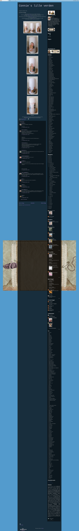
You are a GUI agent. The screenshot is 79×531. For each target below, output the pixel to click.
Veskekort (50, 473)
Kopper (54, 505)
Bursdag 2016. (51, 76)
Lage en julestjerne (51, 406)
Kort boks (50, 394)
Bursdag (50, 72)
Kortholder (57, 505)
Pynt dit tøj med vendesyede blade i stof (54, 260)
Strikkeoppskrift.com (52, 316)
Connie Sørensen (50, 481)
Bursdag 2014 (50, 74)
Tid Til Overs (51, 315)
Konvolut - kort (51, 392)
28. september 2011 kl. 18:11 (25, 127)
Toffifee (50, 147)
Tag (49, 140)
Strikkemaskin (50, 134)
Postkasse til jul (51, 431)
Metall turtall (50, 418)
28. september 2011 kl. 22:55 (25, 176)
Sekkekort (50, 129)
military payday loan (51, 520)
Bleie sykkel (50, 337)
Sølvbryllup (50, 138)
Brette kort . (50, 70)
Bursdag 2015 (50, 75)
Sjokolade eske (51, 131)
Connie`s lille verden (36, 5)
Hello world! (50, 281)
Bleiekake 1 (50, 340)
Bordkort (50, 69)
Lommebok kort (51, 120)
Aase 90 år (50, 178)
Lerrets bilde (50, 117)
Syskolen (50, 262)
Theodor (50, 146)
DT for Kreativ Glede (51, 82)
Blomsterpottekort (51, 65)
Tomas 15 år (51, 174)
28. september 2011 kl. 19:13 (25, 147)
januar (50, 204)
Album (49, 56)
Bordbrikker (50, 68)
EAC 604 (53, 233)
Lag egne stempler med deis (52, 405)
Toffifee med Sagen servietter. (53, 177)
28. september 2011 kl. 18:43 (25, 140)
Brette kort (50, 351)
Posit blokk (50, 428)
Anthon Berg (50, 57)
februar (51, 203)
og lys (24, 119)
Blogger (42, 528)
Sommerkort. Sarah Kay (52, 133)
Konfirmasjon (51, 183)
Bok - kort (50, 345)
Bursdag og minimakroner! (52, 296)
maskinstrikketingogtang (52, 328)
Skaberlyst (50, 259)
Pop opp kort (50, 424)
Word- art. (50, 478)
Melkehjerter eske (51, 416)
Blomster (50, 342)
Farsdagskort (50, 84)
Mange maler (50, 411)
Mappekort (50, 413)
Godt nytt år (50, 90)
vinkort (49, 151)
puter (49, 125)
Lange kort (50, 173)
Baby (49, 59)
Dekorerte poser (51, 81)
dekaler (32, 16)
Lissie (22, 195)
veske (49, 149)
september (51, 166)
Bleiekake (50, 63)
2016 (49, 156)
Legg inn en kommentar (24, 199)
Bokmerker (50, 66)
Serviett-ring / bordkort (52, 441)
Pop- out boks (50, 425)
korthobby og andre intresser (53, 244)
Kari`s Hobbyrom (24, 189)
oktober (51, 165)
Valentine (50, 148)
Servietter (50, 130)
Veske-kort (50, 472)
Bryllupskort (50, 71)
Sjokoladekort (50, 443)
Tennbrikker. (50, 145)
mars (50, 202)
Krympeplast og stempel (52, 400)
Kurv (49, 401)
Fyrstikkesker (50, 85)
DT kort (50, 83)
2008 (49, 208)
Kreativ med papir (51, 216)
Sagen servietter (51, 128)
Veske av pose (51, 471)
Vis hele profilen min (50, 26)
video (49, 474)
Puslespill (50, 124)
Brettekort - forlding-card (52, 354)
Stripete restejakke (54, 254)
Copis (49, 358)
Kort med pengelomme (52, 396)
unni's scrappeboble (24, 172)
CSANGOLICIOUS (51, 280)
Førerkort (50, 86)
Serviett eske (50, 440)
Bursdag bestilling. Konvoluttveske (53, 78)
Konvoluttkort (50, 393)
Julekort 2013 (53, 501)
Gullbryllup (54, 498)
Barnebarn (50, 62)
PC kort (50, 422)
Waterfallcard (50, 477)
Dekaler (22, 119)
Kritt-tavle (49, 506)
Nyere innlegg (21, 203)
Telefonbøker (50, 143)
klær (48, 503)
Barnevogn (50, 336)
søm (49, 139)
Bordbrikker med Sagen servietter (53, 172)
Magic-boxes (50, 410)
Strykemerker (50, 137)
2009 (49, 207)
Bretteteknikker (51, 356)
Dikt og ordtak (50, 360)
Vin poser (50, 150)
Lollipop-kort (50, 119)
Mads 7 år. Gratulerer (52, 184)
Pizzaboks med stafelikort (52, 423)
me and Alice (51, 301)
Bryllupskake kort (51, 357)
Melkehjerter (50, 415)
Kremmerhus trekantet (52, 398)
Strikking (50, 135)
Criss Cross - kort (51, 359)
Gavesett (50, 88)
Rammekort (50, 434)
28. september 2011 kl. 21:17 (25, 153)
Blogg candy (50, 64)
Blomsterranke (51, 344)
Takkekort (50, 142)
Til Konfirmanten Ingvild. (52, 192)
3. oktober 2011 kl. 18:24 (25, 197)
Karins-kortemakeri (51, 238)
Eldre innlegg (43, 203)
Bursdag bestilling (51, 77)
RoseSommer (24, 150)
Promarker (50, 433)
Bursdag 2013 (50, 73)
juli (50, 197)
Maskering (50, 414)
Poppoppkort (50, 427)
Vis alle (59, 250)
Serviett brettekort (51, 437)
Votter (49, 152)
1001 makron (51, 295)
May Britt (23, 123)
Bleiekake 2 (50, 341)
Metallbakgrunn (51, 419)
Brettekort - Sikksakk (51, 355)
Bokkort (50, 346)
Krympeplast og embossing (52, 399)
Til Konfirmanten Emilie (52, 182)
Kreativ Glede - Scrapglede (52, 303)
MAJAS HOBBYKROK (52, 253)
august (51, 196)
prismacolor (50, 432)
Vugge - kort (50, 476)
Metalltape (50, 420)
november (51, 164)
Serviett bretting (51, 438)
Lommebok (50, 408)
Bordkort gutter (51, 349)
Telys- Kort (50, 144)
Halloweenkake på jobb (55, 290)
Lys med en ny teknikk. (52, 167)
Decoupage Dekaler (51, 79)
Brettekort (50, 353)
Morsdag (50, 121)
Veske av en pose (51, 470)
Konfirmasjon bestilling (52, 504)
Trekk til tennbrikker (52, 168)
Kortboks (50, 397)
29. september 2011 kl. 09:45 (25, 192)
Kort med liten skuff (51, 395)
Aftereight (50, 332)
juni (50, 198)
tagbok (49, 141)
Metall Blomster (51, 417)
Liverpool (50, 118)
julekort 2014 (58, 501)
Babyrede (50, 61)
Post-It (49, 429)
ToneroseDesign (51, 283)
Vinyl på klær (50, 475)
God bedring (50, 89)
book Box (50, 348)
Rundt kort (50, 436)
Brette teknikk (50, 352)
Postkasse (50, 430)
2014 (49, 158)
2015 (49, 157)
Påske (49, 127)
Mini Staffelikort (51, 421)
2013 (49, 159)
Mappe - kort (50, 412)
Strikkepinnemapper (54, 272)
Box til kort (50, 350)
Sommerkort (50, 132)
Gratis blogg (49, 36)
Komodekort (50, 391)
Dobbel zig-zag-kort (51, 361)
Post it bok (50, 123)
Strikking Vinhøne (51, 136)
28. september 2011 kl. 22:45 (25, 158)
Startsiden (32, 203)
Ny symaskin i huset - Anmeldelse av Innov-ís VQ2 (55, 267)
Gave (49, 87)
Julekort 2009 (54, 500)
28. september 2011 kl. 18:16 (25, 134)
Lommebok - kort (51, 409)
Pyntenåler (50, 126)
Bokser (50, 67)
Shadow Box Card (51, 442)
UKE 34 (53, 227)
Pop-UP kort (50, 426)
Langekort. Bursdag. (54, 506)
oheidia (23, 184)
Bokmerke (50, 347)
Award (49, 58)
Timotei (50, 271)
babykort (50, 60)
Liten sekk (50, 407)
